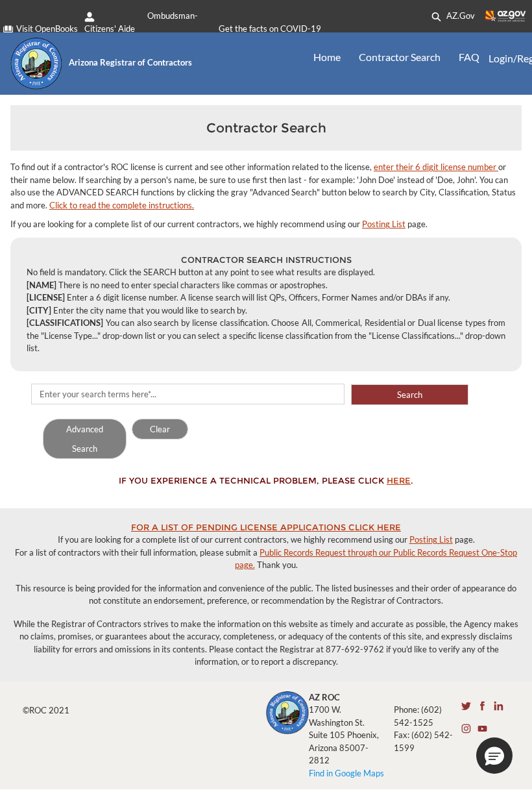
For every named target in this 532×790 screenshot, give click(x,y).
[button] (494, 755)
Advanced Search (84, 439)
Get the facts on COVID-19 (270, 28)
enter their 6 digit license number (436, 167)
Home (327, 57)
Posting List (383, 224)
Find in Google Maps (346, 773)
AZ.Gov (459, 15)
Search (409, 394)
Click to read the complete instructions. (121, 205)
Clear (160, 429)
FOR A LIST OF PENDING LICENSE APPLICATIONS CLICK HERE (266, 527)
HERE (399, 480)
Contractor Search (400, 57)
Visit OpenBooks (47, 28)
